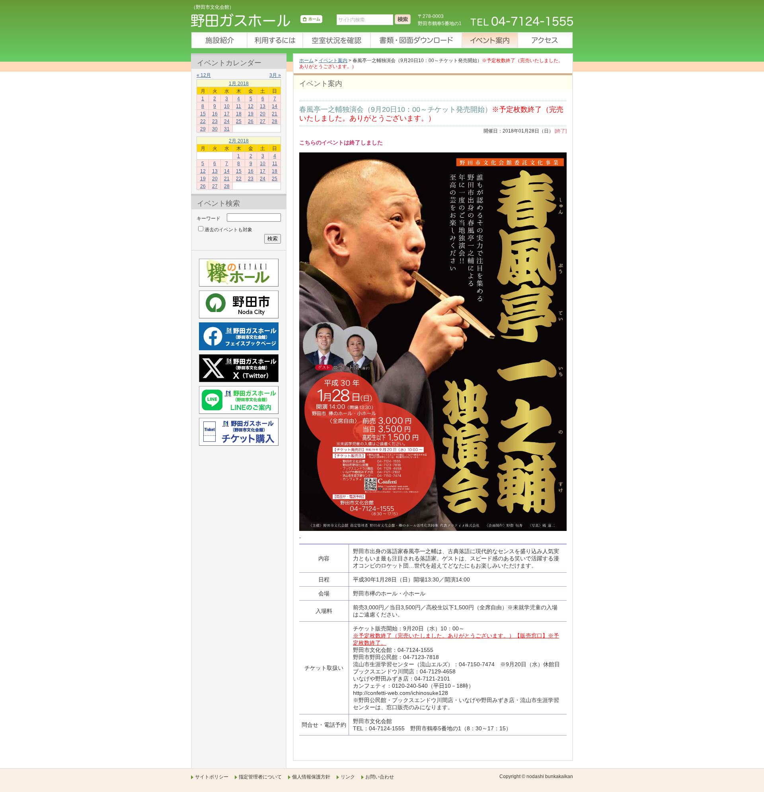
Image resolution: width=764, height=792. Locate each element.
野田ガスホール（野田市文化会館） (256, 22)
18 (239, 114)
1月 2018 (239, 83)
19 (250, 114)
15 (203, 114)
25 (239, 121)
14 (274, 106)
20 (262, 114)
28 (274, 121)
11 (238, 106)
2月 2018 (239, 141)
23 (215, 121)
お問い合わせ (379, 777)
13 (262, 106)
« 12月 (204, 75)
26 (250, 121)
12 (250, 106)
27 (262, 121)
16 (215, 114)
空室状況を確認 (336, 40)
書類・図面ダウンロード (416, 40)
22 (203, 121)
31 (227, 129)
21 (274, 114)
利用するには (274, 40)
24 (227, 121)
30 (215, 129)
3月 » (275, 75)
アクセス (545, 40)
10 (227, 106)
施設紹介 (219, 40)
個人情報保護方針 (311, 777)
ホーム (306, 60)
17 (227, 114)
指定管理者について (260, 777)
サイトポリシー (211, 777)
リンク (348, 777)
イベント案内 (489, 40)
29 (203, 129)
